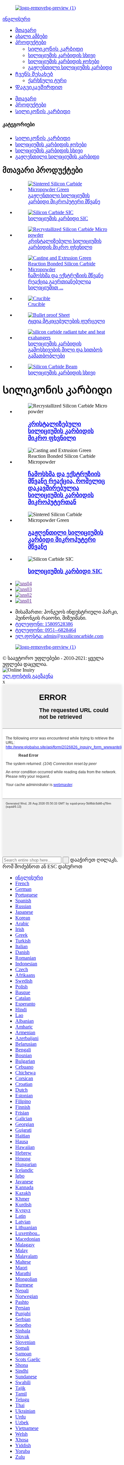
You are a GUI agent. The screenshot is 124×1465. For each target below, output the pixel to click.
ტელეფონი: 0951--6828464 (45, 630)
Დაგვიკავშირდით (38, 87)
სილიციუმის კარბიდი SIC (58, 218)
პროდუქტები (30, 42)
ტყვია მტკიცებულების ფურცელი (66, 321)
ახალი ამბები (31, 36)
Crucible (36, 304)
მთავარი (25, 30)
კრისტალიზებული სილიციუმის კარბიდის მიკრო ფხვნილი (61, 431)
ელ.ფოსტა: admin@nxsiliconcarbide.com (59, 636)
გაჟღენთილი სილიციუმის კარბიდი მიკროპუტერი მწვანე (65, 539)
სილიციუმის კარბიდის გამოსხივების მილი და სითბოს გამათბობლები (65, 349)
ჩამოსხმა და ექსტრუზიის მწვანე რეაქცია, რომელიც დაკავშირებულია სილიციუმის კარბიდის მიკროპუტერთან (66, 488)
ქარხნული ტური (47, 80)
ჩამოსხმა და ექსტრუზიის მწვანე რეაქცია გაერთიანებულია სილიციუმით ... (65, 281)
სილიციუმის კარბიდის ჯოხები (63, 61)
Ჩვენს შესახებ (34, 74)
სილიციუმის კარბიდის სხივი (61, 55)
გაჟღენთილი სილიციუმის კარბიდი (70, 67)
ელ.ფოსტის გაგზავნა (28, 676)
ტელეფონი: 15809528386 (44, 624)
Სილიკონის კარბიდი (55, 49)
